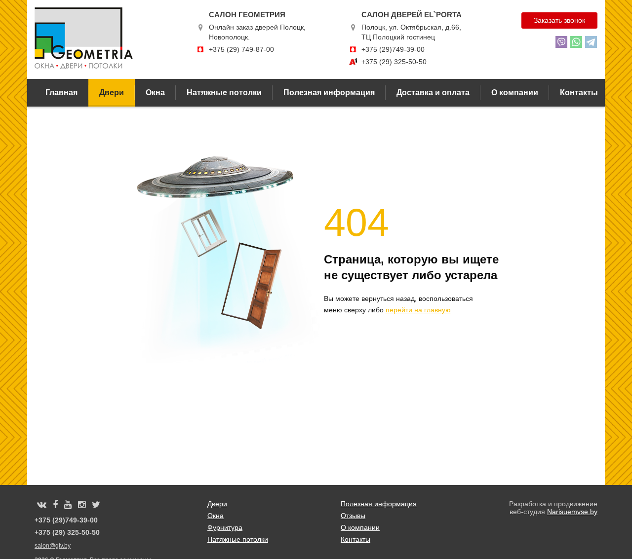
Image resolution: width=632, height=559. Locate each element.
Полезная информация (329, 92)
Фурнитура (224, 527)
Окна (155, 92)
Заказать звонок (559, 20)
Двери (111, 92)
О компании (514, 92)
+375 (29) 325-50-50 (394, 62)
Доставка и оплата (433, 92)
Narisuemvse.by (572, 512)
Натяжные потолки (224, 92)
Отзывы (353, 516)
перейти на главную (418, 310)
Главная (61, 92)
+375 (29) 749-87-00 (241, 49)
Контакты (579, 92)
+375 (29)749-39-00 (393, 49)
